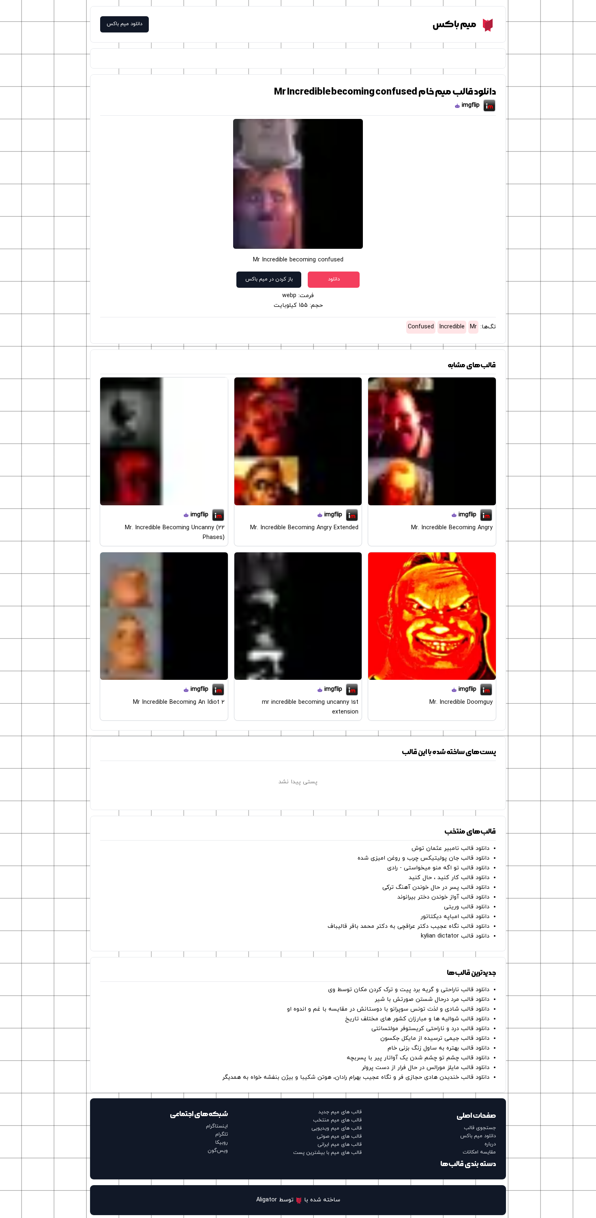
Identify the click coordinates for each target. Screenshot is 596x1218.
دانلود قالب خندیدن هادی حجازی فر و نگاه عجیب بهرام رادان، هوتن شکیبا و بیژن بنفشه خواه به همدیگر (355, 1077)
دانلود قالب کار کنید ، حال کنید (449, 877)
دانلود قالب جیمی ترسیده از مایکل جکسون (434, 1038)
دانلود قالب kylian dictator (455, 936)
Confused (421, 326)
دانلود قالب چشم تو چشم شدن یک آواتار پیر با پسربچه (418, 1057)
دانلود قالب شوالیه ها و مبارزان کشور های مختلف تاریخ (417, 1018)
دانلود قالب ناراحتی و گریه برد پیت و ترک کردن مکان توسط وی (408, 989)
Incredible (452, 326)
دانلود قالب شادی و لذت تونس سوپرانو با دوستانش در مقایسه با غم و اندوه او (388, 1009)
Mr (473, 326)
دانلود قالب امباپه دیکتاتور (454, 916)
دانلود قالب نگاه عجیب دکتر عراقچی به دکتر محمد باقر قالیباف (408, 926)
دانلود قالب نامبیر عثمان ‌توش (450, 848)
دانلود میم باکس (124, 24)
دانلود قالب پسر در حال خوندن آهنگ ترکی (435, 887)
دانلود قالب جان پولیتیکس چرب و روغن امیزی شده (423, 858)
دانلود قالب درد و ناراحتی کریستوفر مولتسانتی (430, 1028)
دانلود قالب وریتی (466, 906)
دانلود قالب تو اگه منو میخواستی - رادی (438, 867)
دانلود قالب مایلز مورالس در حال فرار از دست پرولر (425, 1067)
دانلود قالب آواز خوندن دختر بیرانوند (443, 897)
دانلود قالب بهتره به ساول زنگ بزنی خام (438, 1048)
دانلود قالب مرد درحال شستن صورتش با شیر (432, 999)
